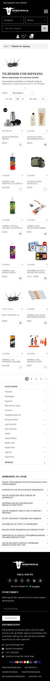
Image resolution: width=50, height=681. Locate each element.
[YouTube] (34, 580)
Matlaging (9, 396)
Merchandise (11, 429)
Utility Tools (7, 309)
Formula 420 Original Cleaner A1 (12, 183)
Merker (30, 20)
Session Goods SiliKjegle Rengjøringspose (35, 184)
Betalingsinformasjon (13, 676)
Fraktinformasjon (31, 672)
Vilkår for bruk (10, 672)
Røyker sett (10, 443)
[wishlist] (22, 131)
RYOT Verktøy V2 (10, 315)
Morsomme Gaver (13, 405)
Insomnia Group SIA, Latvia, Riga (19, 656)
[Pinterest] (28, 580)
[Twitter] (22, 580)
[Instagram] (15, 580)
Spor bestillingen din (14, 644)
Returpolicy (31, 667)
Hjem (6, 46)
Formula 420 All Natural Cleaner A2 (12, 227)
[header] (23, 36)
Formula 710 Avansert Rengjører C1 (12, 362)
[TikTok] (40, 580)
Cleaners (31, 131)
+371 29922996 (12, 652)
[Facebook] (9, 580)
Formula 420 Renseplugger (34, 361)
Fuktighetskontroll (13, 415)
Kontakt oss (35, 676)
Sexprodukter (11, 438)
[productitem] (20, 144)
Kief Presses (7, 131)
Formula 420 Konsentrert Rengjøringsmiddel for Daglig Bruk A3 (12, 274)
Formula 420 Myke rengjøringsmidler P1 (37, 317)
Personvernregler (11, 667)
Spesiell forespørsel (14, 648)
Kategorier (8, 20)
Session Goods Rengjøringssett (35, 138)
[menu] (46, 11)
